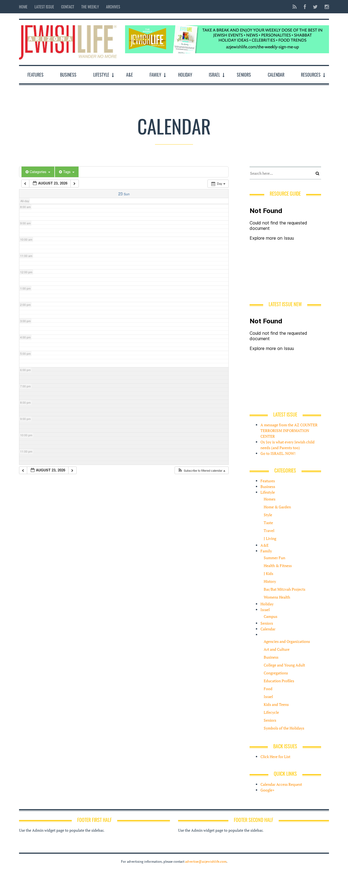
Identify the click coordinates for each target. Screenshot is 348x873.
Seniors (244, 74)
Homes (269, 499)
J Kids (268, 573)
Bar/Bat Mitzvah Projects (284, 589)
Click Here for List (275, 756)
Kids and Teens (276, 704)
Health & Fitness (278, 565)
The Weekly (90, 7)
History (270, 581)
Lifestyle (101, 74)
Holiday (185, 74)
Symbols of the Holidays (284, 728)
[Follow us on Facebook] (304, 6)
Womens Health (277, 597)
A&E (129, 74)
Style (268, 514)
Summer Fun (274, 557)
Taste (268, 522)
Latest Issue (44, 7)
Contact (67, 7)
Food (268, 688)
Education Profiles (279, 680)
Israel (214, 74)
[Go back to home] (68, 41)
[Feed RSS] (294, 6)
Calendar (276, 74)
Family (155, 74)
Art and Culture (277, 649)
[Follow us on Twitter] (315, 6)
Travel (269, 530)
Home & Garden (277, 506)
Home (23, 7)
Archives (113, 7)
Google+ (267, 790)
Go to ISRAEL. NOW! (278, 453)
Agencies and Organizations (287, 641)
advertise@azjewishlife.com (205, 861)
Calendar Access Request (281, 784)
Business (68, 74)
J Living (270, 538)
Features (35, 74)
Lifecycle (271, 712)
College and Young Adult (284, 665)
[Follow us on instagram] (325, 6)
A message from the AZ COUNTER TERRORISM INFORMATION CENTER (289, 430)
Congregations (276, 672)
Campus (270, 616)
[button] (201, 470)
